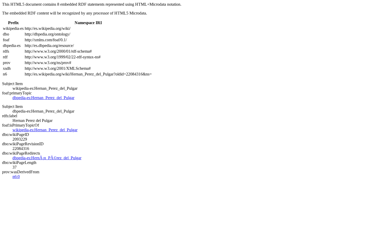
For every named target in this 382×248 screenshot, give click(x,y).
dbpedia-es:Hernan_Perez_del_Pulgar (43, 97)
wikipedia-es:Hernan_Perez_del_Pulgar (44, 130)
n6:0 (16, 176)
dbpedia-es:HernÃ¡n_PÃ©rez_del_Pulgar (46, 158)
